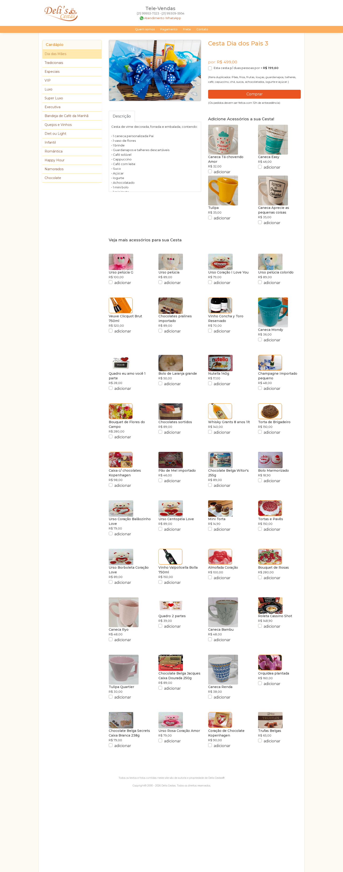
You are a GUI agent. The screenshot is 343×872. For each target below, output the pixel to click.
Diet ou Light (55, 133)
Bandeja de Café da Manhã (66, 116)
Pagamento (169, 29)
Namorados (54, 169)
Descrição (122, 116)
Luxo (48, 89)
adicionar (222, 172)
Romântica (54, 151)
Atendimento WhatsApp (162, 18)
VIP (48, 80)
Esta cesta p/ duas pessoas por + (246, 68)
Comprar (254, 94)
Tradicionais (54, 63)
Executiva (52, 107)
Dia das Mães (55, 54)
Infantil (50, 142)
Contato (202, 29)
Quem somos (145, 29)
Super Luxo (54, 98)
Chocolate (53, 178)
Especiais (52, 71)
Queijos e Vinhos (58, 125)
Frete (187, 29)
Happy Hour (54, 160)
